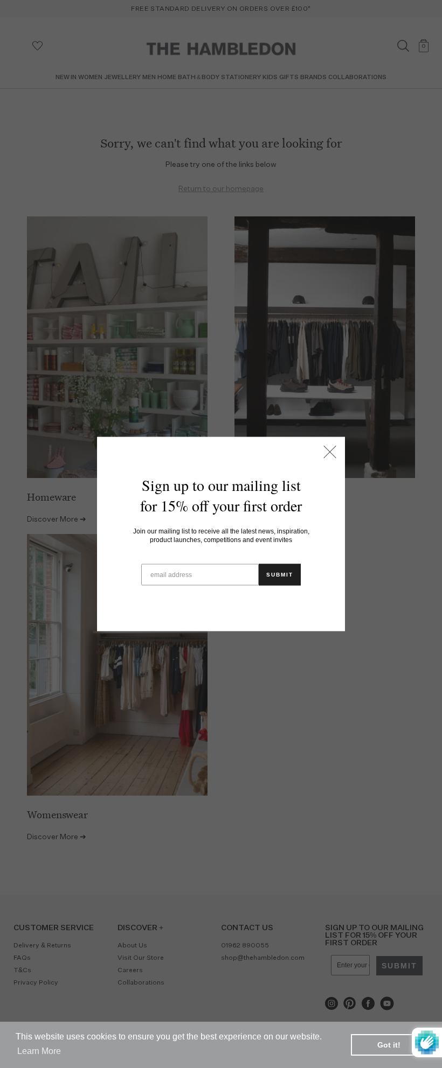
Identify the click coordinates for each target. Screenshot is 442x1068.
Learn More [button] (39, 1051)
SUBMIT (279, 575)
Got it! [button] (388, 1045)
